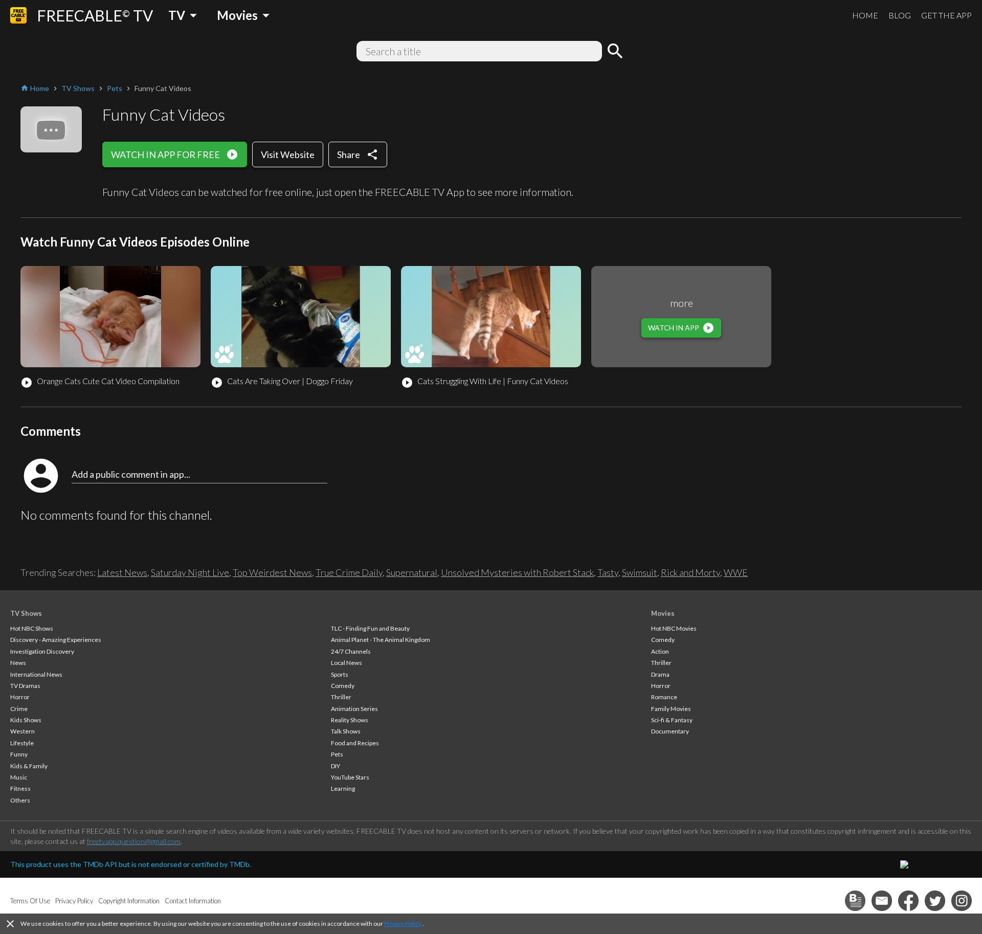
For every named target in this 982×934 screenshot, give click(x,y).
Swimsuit (639, 572)
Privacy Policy (402, 923)
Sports (339, 674)
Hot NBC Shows (31, 628)
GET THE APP (946, 15)
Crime (19, 709)
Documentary (670, 731)
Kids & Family (29, 766)
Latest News (122, 572)
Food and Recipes (355, 743)
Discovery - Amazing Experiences (55, 639)
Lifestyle (22, 743)
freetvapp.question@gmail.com (134, 841)
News (18, 662)
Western (22, 731)
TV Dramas (25, 686)
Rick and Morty (690, 572)
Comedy (342, 686)
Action (660, 651)
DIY (335, 766)
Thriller (341, 697)
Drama (660, 674)
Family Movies (671, 709)
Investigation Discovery (42, 651)
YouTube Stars (350, 777)
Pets (337, 754)
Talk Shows (346, 731)
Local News (346, 662)
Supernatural (411, 572)
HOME (865, 15)
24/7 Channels (351, 651)
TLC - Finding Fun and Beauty (370, 628)
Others (20, 800)
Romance (664, 697)
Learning (343, 788)
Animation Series (354, 709)
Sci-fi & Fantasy (672, 720)
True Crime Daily (349, 572)
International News (36, 674)
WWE (736, 572)
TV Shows (26, 613)
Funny (19, 754)
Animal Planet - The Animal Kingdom (380, 639)
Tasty (607, 572)
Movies (663, 613)
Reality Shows (349, 720)
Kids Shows (25, 720)
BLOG (899, 15)
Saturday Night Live (190, 572)
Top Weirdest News (272, 572)
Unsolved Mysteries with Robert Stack (517, 572)
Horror (20, 697)
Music (18, 777)
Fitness (20, 788)
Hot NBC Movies (674, 628)
